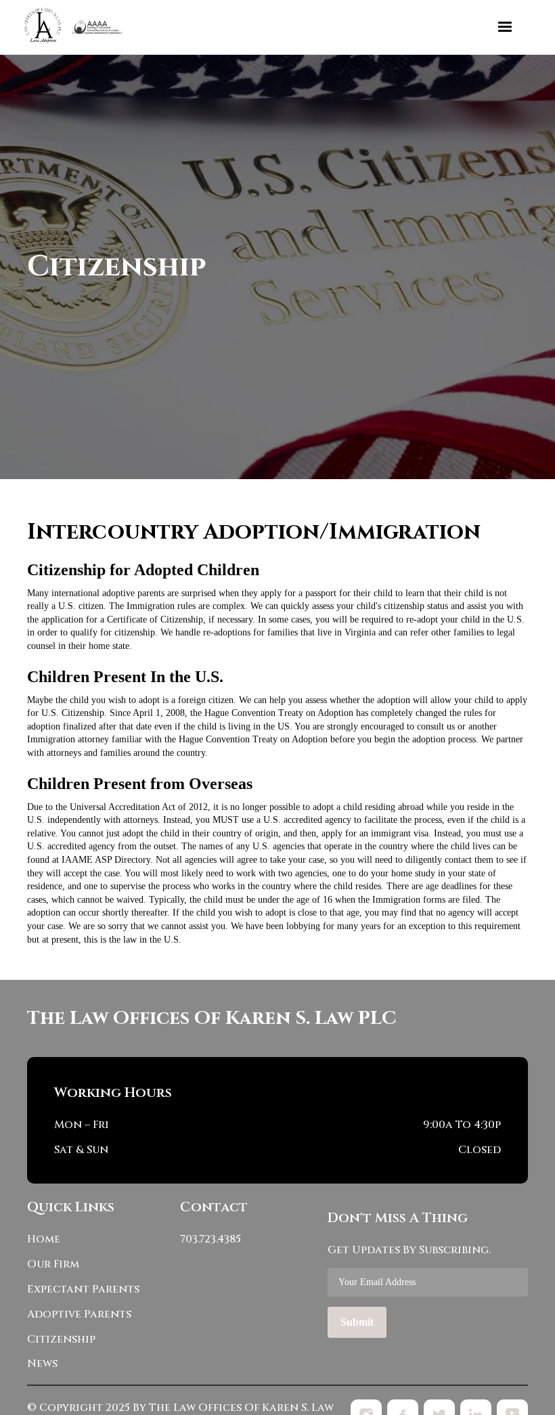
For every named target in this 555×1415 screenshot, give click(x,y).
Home (43, 1239)
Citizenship (61, 1339)
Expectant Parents (83, 1289)
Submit (357, 1322)
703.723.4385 (210, 1239)
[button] (505, 27)
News (42, 1364)
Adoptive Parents (79, 1314)
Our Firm (53, 1264)
